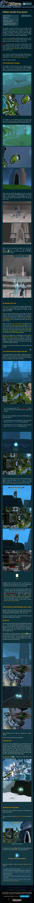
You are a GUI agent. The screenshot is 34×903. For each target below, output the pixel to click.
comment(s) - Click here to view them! (11, 880)
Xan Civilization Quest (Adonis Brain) (12, 48)
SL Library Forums (9, 871)
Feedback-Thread (11, 24)
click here (16, 896)
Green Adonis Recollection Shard (17, 594)
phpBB (17, 890)
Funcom (23, 889)
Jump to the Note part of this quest (19, 57)
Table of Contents (26, 15)
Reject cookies (17, 900)
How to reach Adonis (8, 39)
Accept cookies (25, 896)
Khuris (10, 890)
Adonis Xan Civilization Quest (11, 600)
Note (29, 354)
